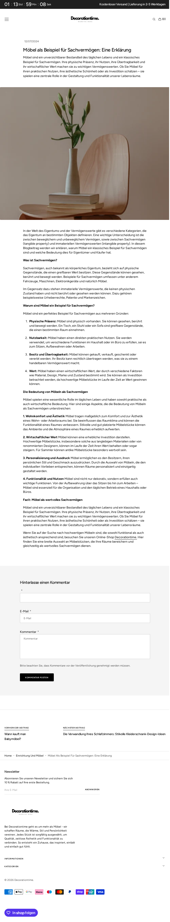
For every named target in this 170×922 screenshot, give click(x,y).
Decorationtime (23, 880)
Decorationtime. (124, 537)
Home (8, 755)
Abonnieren (92, 789)
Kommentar (28, 632)
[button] (7, 19)
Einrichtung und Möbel (30, 755)
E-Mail (24, 611)
